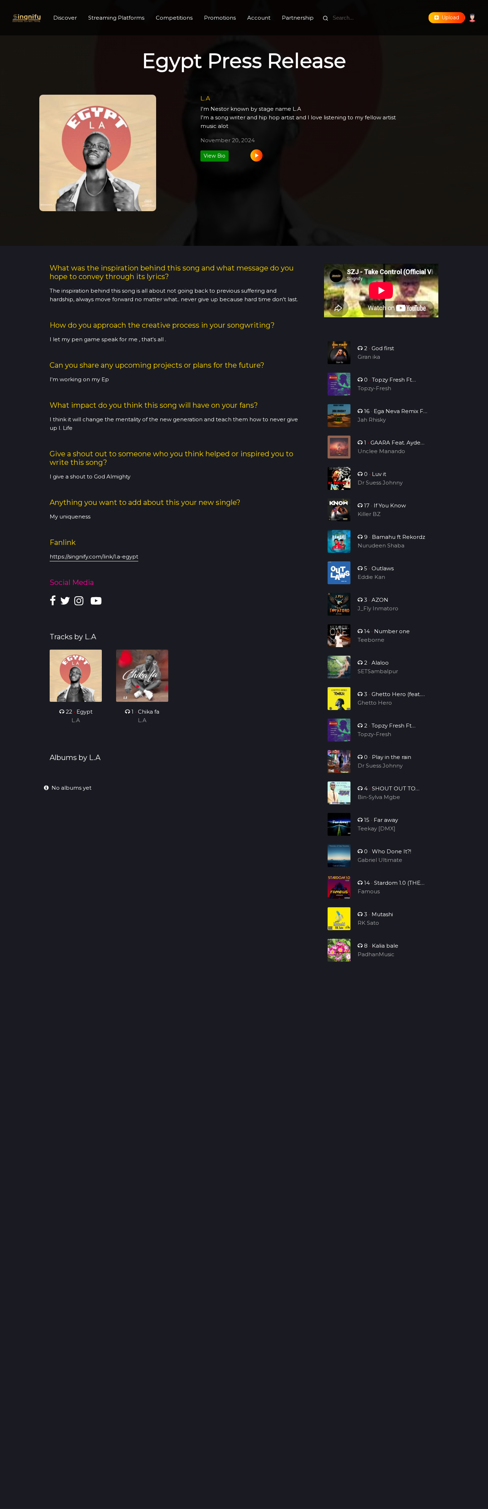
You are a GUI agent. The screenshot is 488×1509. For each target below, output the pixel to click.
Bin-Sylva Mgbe (379, 797)
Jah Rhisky (372, 419)
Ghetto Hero (375, 702)
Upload (449, 17)
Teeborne (371, 639)
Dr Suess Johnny (380, 482)
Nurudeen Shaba (381, 545)
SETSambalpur (378, 671)
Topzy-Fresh (374, 388)
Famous (369, 891)
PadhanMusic (376, 954)
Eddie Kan (371, 577)
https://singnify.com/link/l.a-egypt (94, 556)
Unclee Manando (381, 451)
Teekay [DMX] (376, 828)
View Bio (214, 156)
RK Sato (368, 922)
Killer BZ (369, 514)
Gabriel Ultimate (380, 860)
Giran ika (369, 356)
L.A (75, 720)
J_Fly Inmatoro (378, 608)
